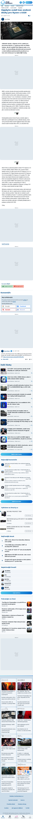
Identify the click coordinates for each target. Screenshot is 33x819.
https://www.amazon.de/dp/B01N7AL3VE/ (13, 356)
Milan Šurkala (10, 373)
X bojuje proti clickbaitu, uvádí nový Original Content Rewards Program (18, 429)
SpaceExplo (7, 351)
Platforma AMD (5, 7)
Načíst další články (16, 454)
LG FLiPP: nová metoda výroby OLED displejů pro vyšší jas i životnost (18, 369)
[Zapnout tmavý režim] (23, 2)
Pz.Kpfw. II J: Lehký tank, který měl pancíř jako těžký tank (23, 755)
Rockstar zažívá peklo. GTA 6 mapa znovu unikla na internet (14, 609)
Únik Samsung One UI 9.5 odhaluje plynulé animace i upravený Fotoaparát (23, 789)
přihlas (25, 300)
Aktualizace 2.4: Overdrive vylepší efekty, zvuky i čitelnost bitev (14, 629)
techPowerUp (5, 244)
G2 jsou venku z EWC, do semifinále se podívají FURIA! (8, 702)
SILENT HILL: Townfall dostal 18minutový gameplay (24, 720)
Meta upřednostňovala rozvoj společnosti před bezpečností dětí (8, 730)
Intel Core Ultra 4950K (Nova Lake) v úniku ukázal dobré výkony (19, 377)
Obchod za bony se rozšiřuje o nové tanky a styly (24, 760)
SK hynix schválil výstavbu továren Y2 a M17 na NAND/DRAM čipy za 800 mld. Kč (19, 386)
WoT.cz (3, 631)
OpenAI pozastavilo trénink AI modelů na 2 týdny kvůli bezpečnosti (19, 395)
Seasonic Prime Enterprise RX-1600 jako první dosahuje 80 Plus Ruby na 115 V (19, 421)
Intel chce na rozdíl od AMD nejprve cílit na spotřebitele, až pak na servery (19, 437)
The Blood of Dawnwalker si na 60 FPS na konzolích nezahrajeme (14, 603)
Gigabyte (20, 7)
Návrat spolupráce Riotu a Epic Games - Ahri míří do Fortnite (8, 759)
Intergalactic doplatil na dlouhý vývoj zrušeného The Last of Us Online (8, 789)
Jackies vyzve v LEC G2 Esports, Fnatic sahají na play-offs (8, 749)
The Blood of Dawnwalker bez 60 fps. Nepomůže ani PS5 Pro (24, 697)
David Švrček (10, 416)
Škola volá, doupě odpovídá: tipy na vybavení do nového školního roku (24, 783)
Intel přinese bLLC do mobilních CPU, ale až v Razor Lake (19, 403)
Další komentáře (16, 501)
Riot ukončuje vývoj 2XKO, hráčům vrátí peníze (7, 754)
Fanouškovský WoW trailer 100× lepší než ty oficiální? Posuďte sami (23, 703)
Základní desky (19, 6)
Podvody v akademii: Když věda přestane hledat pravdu (13, 622)
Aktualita (7, 6)
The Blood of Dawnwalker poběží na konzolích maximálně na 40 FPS (7, 783)
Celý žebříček (16, 592)
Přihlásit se (29, 2)
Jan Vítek (7, 19)
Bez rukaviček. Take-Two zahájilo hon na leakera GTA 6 (24, 692)
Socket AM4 (13, 7)
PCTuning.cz (5, 625)
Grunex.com (5, 605)
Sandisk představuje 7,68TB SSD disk (8, 725)
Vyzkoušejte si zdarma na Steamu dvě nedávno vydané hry (13, 616)
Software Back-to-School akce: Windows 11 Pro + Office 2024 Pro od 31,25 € (23, 777)
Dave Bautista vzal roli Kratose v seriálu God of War (24, 729)
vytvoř (14, 301)
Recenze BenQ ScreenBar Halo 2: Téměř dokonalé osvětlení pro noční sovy (18, 412)
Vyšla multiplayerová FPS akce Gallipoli (23, 725)
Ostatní (12, 6)
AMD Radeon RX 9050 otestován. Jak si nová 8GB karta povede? (19, 446)
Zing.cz (3, 618)
